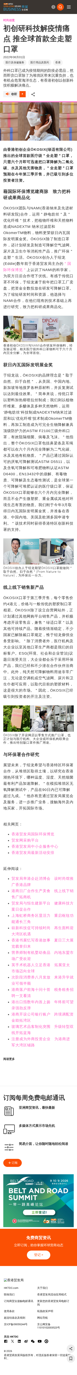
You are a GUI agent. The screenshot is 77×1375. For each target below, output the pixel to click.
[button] (69, 7)
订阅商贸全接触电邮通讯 (18, 1301)
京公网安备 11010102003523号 (48, 1326)
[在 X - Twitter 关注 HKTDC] (12, 1341)
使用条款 (9, 1311)
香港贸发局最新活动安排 (32, 853)
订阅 (14, 1162)
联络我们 (9, 1294)
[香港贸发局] (38, 1282)
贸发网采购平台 (25, 840)
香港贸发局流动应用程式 (52, 1294)
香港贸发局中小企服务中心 (34, 846)
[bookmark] (71, 1358)
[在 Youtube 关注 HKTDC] (39, 1341)
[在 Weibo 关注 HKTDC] (26, 1341)
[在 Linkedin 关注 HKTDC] (19, 1341)
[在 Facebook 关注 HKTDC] (6, 1341)
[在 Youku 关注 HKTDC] (46, 1341)
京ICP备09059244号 (16, 1324)
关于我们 (42, 1287)
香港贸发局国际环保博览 (32, 834)
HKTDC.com (11, 1287)
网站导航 (42, 1317)
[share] (71, 1349)
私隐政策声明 (45, 1311)
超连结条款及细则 (14, 1317)
